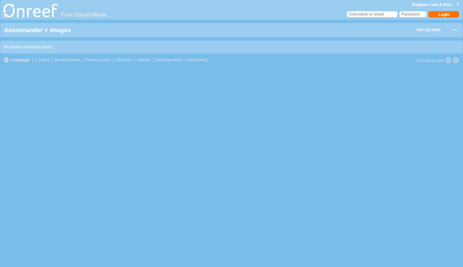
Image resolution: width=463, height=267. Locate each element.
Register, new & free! (433, 4)
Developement (168, 60)
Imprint (143, 60)
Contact (42, 60)
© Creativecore (430, 60)
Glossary (124, 60)
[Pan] (448, 60)
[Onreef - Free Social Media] (30, 16)
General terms (67, 60)
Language (21, 60)
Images (60, 30)
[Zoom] (455, 60)
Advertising (197, 60)
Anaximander (24, 30)
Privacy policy (98, 60)
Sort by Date (429, 29)
